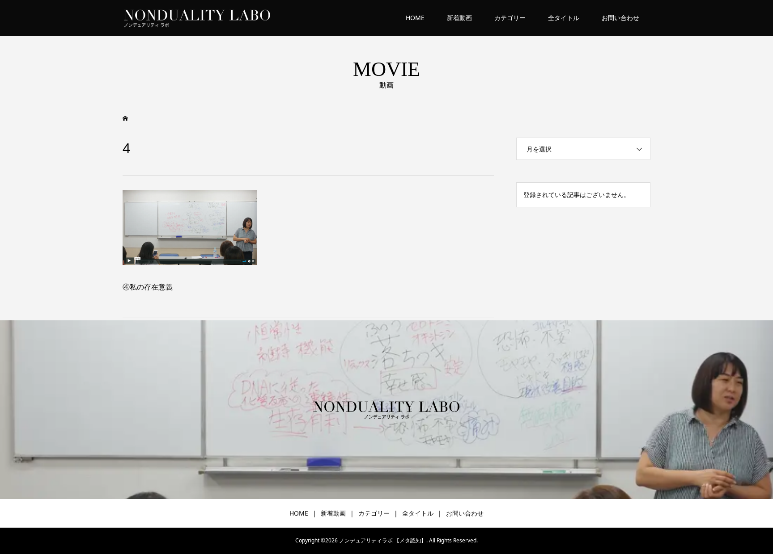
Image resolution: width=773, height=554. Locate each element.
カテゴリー (510, 17)
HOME (415, 17)
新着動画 (459, 17)
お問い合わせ (620, 17)
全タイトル (563, 17)
